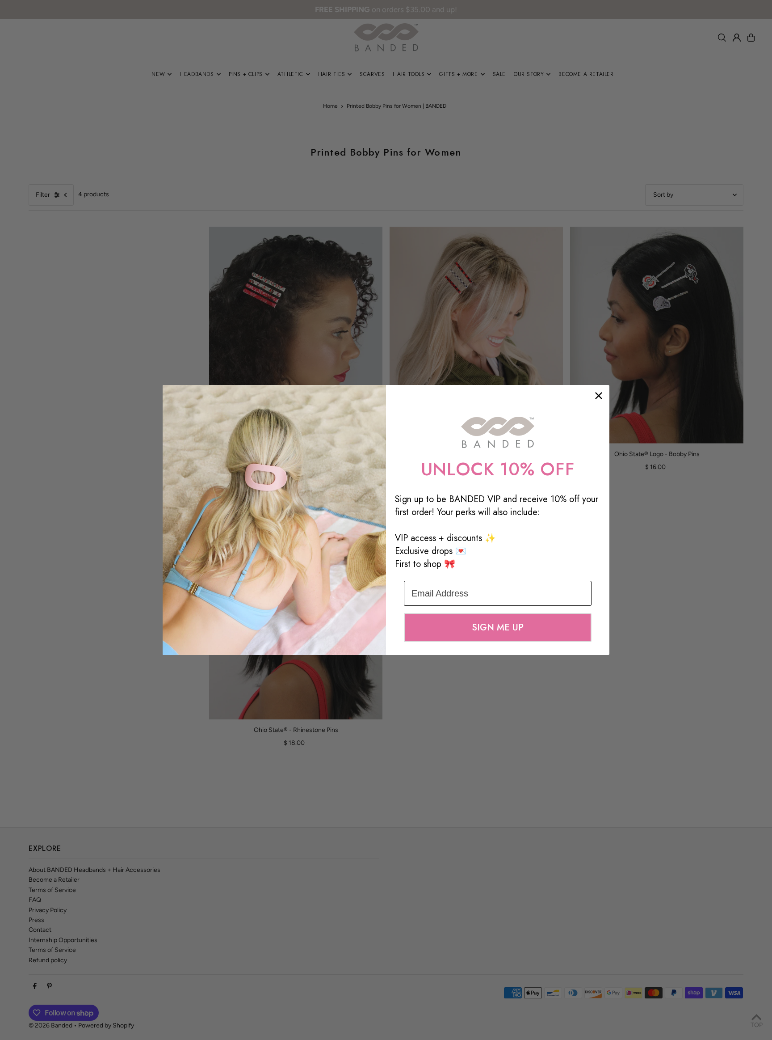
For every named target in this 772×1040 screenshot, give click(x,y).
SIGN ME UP (498, 627)
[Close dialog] (599, 396)
